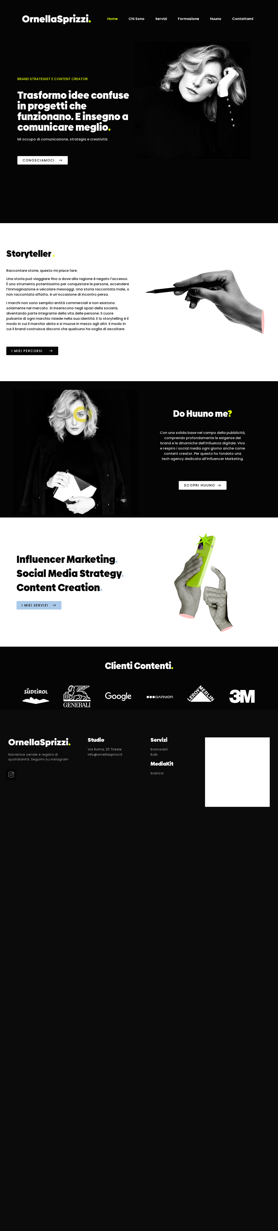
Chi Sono (136, 19)
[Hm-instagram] (11, 774)
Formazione (188, 19)
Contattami (242, 19)
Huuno (215, 19)
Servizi (161, 19)
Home (112, 19)
